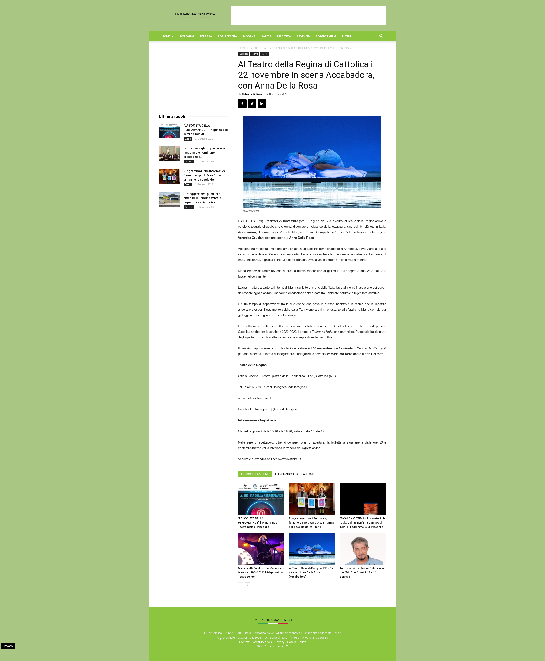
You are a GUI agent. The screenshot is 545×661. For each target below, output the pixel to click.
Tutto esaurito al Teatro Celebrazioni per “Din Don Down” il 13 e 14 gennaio (363, 572)
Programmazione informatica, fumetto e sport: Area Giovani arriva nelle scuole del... (205, 175)
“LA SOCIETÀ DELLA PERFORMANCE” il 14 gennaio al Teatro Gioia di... (206, 130)
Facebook (276, 646)
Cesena (189, 161)
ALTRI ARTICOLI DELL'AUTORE (294, 474)
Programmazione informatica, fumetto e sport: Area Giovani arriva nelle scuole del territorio (311, 522)
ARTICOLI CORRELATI (255, 474)
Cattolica (255, 48)
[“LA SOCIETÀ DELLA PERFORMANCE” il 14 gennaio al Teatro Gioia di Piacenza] (261, 499)
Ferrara (206, 36)
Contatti (244, 642)
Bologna (187, 36)
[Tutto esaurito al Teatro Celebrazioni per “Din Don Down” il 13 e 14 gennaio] (363, 549)
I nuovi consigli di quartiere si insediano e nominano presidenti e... (204, 153)
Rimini (346, 36)
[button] (381, 36)
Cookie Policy (296, 642)
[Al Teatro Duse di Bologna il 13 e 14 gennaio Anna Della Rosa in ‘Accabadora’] (312, 549)
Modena (249, 36)
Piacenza (284, 36)
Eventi (254, 53)
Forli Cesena (227, 36)
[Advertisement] (308, 15)
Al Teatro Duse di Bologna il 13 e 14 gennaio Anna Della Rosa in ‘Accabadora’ (311, 572)
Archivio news (262, 642)
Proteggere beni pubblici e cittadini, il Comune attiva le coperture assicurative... (202, 198)
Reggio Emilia (326, 36)
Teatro (264, 53)
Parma (266, 36)
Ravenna (303, 36)
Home (166, 36)
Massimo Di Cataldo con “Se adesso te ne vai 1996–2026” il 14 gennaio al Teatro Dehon (261, 572)
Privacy (279, 642)
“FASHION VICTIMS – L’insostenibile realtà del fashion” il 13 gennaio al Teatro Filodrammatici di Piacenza (363, 522)
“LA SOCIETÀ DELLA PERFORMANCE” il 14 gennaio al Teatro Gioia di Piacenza (258, 522)
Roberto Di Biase (252, 94)
